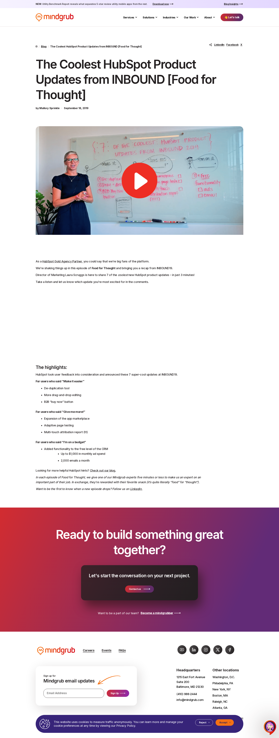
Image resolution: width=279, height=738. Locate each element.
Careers (88, 650)
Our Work (190, 17)
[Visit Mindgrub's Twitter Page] (217, 649)
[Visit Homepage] (54, 17)
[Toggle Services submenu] (136, 17)
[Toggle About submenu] (214, 17)
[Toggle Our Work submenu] (197, 17)
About (208, 17)
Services (128, 17)
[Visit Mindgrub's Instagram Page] (205, 649)
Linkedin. (136, 489)
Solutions (148, 17)
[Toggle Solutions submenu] (156, 17)
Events (106, 650)
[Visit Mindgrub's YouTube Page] (181, 649)
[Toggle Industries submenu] (177, 17)
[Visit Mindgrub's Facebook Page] (229, 649)
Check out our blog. (103, 470)
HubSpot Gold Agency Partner (62, 261)
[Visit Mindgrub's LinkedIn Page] (193, 649)
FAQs (122, 650)
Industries (169, 17)
